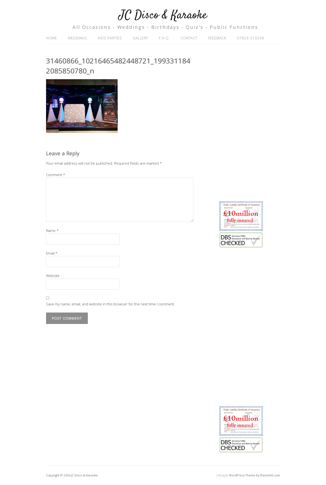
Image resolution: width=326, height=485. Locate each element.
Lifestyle (222, 475)
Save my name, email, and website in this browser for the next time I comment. (110, 304)
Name (52, 230)
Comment (55, 174)
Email (52, 253)
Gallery (140, 38)
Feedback (217, 38)
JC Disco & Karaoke (163, 15)
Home (51, 38)
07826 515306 (250, 38)
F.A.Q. (164, 38)
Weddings (77, 38)
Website (52, 275)
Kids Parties (110, 38)
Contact (189, 38)
